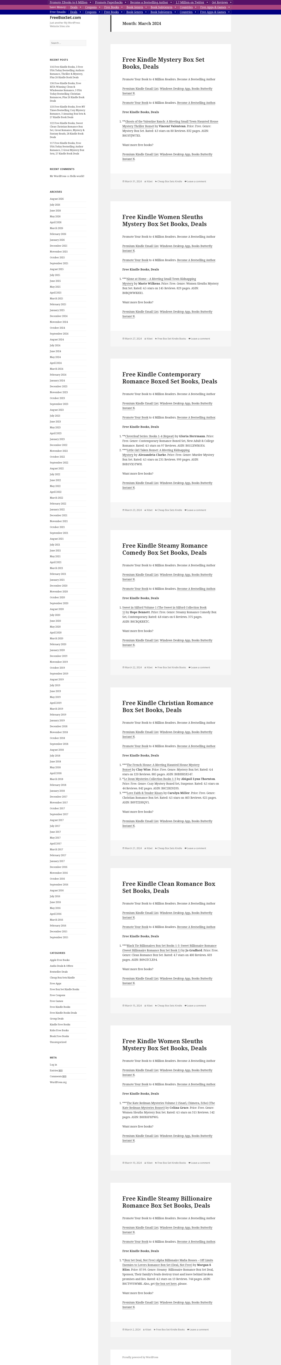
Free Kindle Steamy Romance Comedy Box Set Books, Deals (165, 549)
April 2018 (55, 773)
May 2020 (55, 626)
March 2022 (56, 497)
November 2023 (59, 392)
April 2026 (55, 222)
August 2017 (57, 820)
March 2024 (56, 368)
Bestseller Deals (59, 971)
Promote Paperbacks (109, 2)
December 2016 (58, 867)
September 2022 (59, 462)
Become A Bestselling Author (196, 103)
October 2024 (57, 327)
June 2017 (55, 831)
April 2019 (55, 702)
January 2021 (57, 579)
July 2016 (55, 896)
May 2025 (55, 286)
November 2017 (59, 802)
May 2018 (55, 767)
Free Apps (55, 983)
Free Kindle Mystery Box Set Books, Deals (163, 63)
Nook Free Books (59, 1036)
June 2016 (55, 902)
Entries (56, 1070)
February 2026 (58, 234)
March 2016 (56, 919)
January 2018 (57, 790)
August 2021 (57, 538)
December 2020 (58, 585)
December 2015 (58, 931)
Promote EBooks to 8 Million (69, 2)
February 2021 (58, 574)
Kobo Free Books (59, 1030)
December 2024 (58, 316)
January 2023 (57, 439)
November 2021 (59, 521)
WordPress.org (58, 1082)
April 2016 (55, 913)
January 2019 (57, 720)
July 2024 (55, 345)
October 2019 (57, 667)
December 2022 (58, 445)
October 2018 (57, 738)
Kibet (150, 181)
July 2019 (55, 685)
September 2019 (59, 673)
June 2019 (55, 691)
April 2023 (55, 433)
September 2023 (59, 404)
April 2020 (55, 632)
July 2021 (55, 544)
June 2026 (55, 210)
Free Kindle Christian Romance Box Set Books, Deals (167, 706)
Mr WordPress (58, 176)
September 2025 (59, 263)
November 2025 (59, 251)
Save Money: (58, 7)
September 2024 (59, 333)
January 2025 (57, 310)
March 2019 (56, 708)
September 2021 (59, 533)
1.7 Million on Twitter (190, 2)
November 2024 (59, 322)
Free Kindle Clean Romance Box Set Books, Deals (168, 887)
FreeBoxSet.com (65, 17)
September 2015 (59, 937)
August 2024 (57, 339)
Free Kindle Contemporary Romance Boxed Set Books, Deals (169, 377)
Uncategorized (58, 1042)
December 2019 (58, 656)
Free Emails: (58, 12)
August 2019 (57, 679)
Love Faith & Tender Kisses (145, 793)
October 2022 (57, 456)
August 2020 (57, 609)
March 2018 (56, 779)
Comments (58, 1076)
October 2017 (57, 808)
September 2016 (59, 884)
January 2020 (57, 650)
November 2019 (59, 661)
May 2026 (55, 216)
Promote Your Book (135, 103)
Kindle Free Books (60, 1024)
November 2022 (59, 450)
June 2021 (55, 550)
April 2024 (55, 363)
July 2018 (55, 755)
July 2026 (55, 204)
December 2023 (58, 386)
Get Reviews (220, 2)
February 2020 (58, 644)
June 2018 (55, 761)
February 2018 (58, 785)
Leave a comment (196, 181)
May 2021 (55, 556)
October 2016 (57, 878)
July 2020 (55, 615)
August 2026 (57, 198)
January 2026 (57, 239)
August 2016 (57, 890)
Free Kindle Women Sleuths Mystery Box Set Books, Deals (164, 220)
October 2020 (57, 597)
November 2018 (59, 732)
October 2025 (57, 257)
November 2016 (59, 872)
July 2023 (55, 415)
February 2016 (58, 925)
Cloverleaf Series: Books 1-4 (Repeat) (149, 436)
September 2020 (59, 603)
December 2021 (58, 515)
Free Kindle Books (60, 1007)
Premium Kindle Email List (140, 89)
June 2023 (55, 421)
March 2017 (56, 849)
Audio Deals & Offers (61, 965)
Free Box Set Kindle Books (64, 989)
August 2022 (57, 468)
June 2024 (55, 351)
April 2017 (55, 843)
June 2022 (55, 480)
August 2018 (57, 749)
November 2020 (59, 591)
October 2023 (57, 398)
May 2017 (55, 837)
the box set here (166, 1284)
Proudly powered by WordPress (140, 1357)
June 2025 (55, 280)
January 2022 (57, 509)
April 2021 (55, 562)
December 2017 (58, 796)
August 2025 (57, 269)
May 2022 (55, 486)
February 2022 (58, 503)
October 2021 (57, 527)
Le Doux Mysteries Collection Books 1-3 (150, 779)
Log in (53, 1064)
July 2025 (55, 275)
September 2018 (59, 744)
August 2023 (57, 409)
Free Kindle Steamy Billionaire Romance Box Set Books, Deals (167, 1201)
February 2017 (58, 855)
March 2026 (56, 228)
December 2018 (58, 726)
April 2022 (55, 491)
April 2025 (55, 292)
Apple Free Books (60, 960)
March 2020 (56, 638)
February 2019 (58, 714)
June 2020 (55, 620)
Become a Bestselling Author (149, 2)
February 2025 (58, 304)
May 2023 (55, 427)
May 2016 (55, 908)
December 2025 (58, 245)
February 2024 (58, 374)
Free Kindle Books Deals (63, 1012)
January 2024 (57, 380)
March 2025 (56, 298)
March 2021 (56, 568)
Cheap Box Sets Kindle (62, 977)
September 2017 (59, 814)
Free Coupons (57, 995)
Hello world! (77, 176)
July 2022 (55, 474)
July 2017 (55, 826)
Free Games (56, 1001)
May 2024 (55, 357)
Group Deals (57, 1018)
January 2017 (57, 861)
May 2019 (55, 697)
